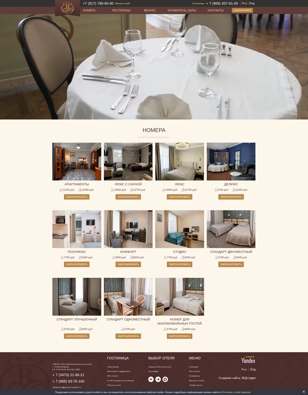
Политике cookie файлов (236, 392)
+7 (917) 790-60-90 (106, 3)
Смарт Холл (195, 385)
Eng (252, 3)
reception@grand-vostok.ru (66, 387)
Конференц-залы (182, 10)
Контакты (216, 10)
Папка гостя (114, 385)
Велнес (150, 10)
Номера (89, 10)
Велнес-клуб (196, 380)
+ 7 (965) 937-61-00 (215, 3)
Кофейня (194, 375)
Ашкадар (153, 371)
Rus (244, 3)
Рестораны (121, 10)
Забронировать (242, 10)
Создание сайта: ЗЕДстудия (237, 377)
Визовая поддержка (118, 371)
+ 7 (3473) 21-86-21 (68, 375)
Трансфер (113, 366)
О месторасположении (120, 380)
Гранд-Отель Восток (159, 366)
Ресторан (194, 371)
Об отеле (112, 375)
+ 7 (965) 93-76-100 (68, 381)
